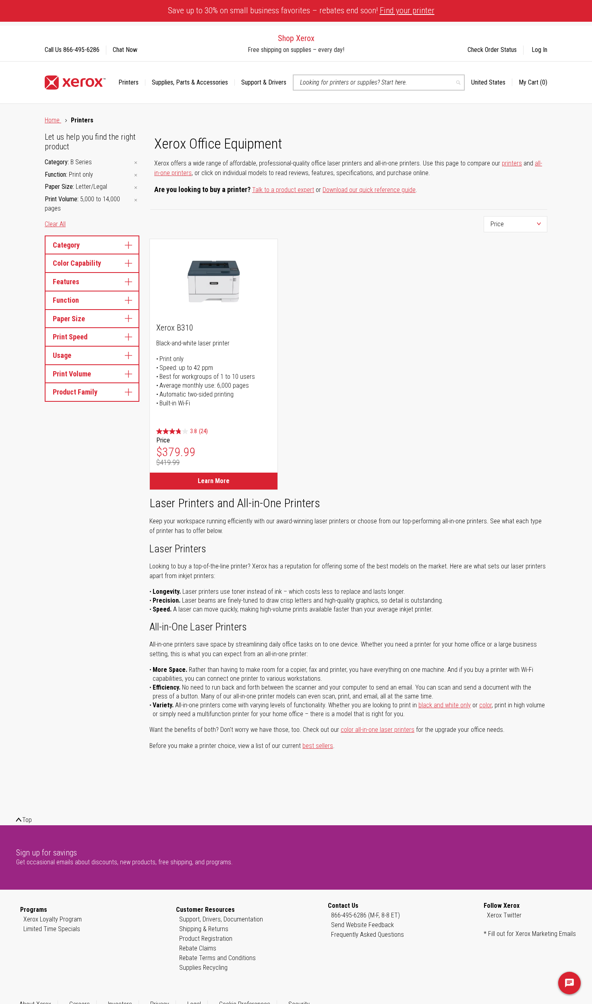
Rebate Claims (197, 948)
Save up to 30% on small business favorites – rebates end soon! (301, 10)
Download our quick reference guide (369, 190)
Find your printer (407, 10)
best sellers (317, 746)
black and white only (444, 705)
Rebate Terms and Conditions (217, 958)
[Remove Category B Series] (135, 162)
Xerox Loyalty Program (52, 919)
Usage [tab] (62, 355)
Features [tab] (66, 281)
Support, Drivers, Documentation (221, 919)
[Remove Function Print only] (135, 175)
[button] (491, 82)
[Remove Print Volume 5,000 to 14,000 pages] (135, 200)
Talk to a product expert (283, 190)
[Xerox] (75, 82)
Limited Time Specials (51, 929)
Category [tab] (66, 245)
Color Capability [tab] (77, 263)
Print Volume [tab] (72, 374)
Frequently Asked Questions (367, 934)
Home (53, 120)
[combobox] (379, 82)
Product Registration (205, 938)
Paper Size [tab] (69, 318)
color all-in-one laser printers (377, 729)
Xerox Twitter (504, 915)
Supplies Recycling (203, 967)
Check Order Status (492, 50)
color (485, 705)
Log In (539, 50)
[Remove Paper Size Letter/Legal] (135, 187)
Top (27, 820)
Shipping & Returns (203, 929)
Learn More (214, 481)
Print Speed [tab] (70, 337)
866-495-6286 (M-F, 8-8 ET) (365, 915)
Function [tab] (66, 300)
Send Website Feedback (362, 925)
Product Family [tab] (75, 392)
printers (512, 163)
